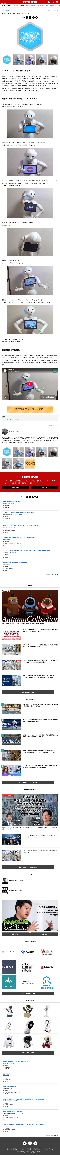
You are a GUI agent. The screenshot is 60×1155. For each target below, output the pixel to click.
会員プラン (44, 934)
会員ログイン (15, 934)
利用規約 (29, 1149)
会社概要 (15, 1149)
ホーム (3, 5)
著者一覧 (9, 1149)
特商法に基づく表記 (48, 1149)
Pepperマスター (15, 302)
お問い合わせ (22, 1149)
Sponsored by (49, 574)
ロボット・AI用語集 (19, 5)
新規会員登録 (15, 487)
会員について (53, 5)
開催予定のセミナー (31, 5)
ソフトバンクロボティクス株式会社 (11, 419)
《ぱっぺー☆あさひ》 (53, 425)
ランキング (9, 5)
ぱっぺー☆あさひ (14, 431)
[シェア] (30, 17)
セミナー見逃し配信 (43, 5)
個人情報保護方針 (37, 1149)
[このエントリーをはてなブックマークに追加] (36, 17)
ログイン (44, 487)
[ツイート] (27, 17)
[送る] (33, 17)
